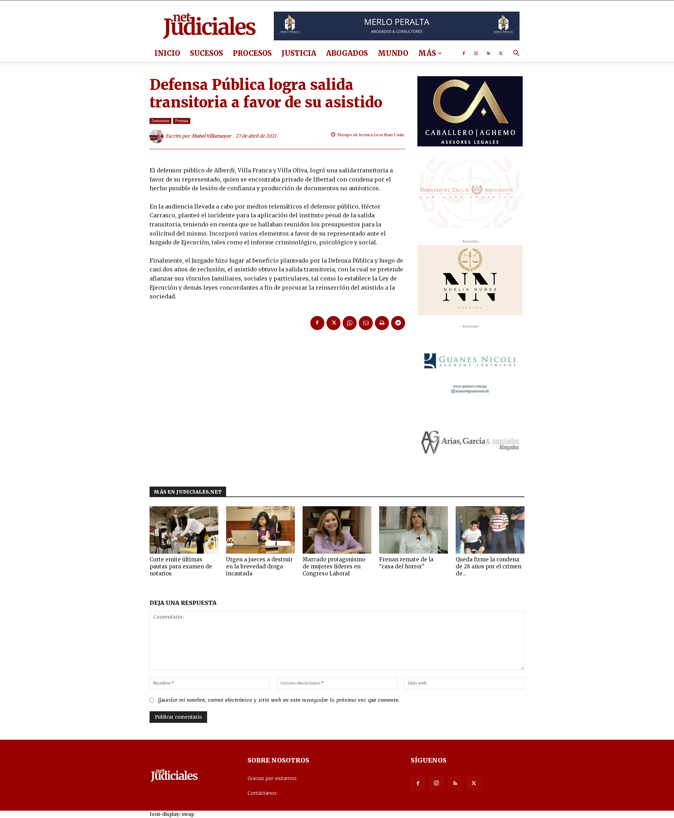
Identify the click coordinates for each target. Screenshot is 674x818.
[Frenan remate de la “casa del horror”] (413, 530)
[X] (500, 53)
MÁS (427, 53)
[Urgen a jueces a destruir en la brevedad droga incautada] (260, 530)
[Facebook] (463, 53)
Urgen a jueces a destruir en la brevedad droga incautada (259, 566)
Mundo (393, 53)
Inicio (167, 53)
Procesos (252, 53)
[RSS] (488, 53)
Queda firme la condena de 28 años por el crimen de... (488, 566)
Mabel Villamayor (211, 136)
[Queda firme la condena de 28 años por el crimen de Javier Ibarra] (490, 530)
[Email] (366, 323)
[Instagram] (476, 53)
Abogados (347, 53)
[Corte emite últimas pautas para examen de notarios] (184, 530)
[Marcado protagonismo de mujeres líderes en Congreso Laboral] (337, 530)
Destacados (160, 120)
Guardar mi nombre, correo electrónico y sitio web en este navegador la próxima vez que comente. (278, 700)
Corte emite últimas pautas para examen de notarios (181, 566)
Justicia (299, 53)
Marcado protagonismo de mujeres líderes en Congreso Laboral (334, 566)
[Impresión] (382, 323)
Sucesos (206, 53)
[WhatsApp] (350, 323)
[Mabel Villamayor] (158, 136)
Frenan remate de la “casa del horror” (406, 563)
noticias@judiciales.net (304, 793)
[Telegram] (398, 323)
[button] (516, 54)
